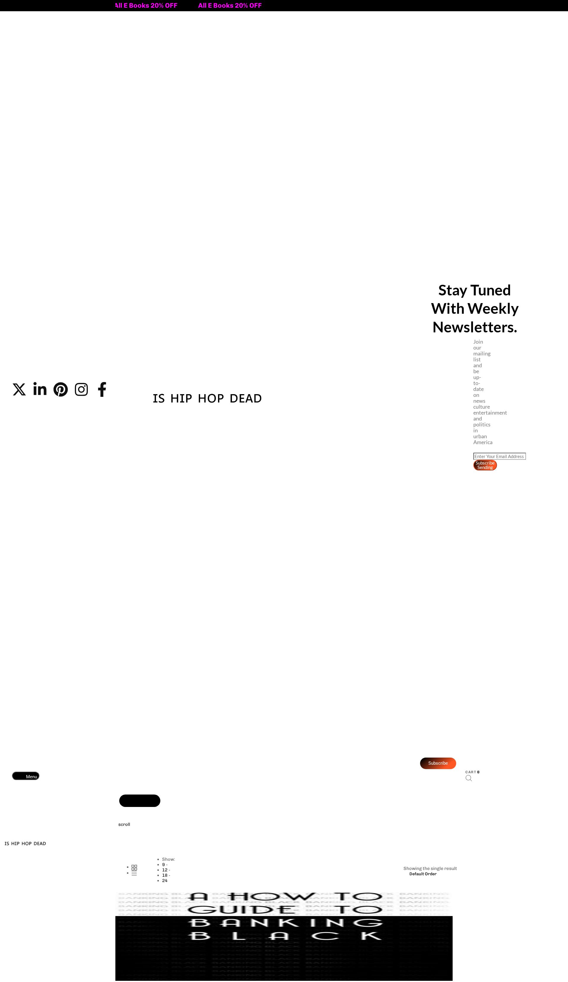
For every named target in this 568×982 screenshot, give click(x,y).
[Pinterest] (60, 389)
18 (164, 875)
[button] (25, 775)
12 (164, 870)
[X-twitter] (19, 389)
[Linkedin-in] (40, 389)
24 (164, 880)
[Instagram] (81, 389)
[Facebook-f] (102, 389)
